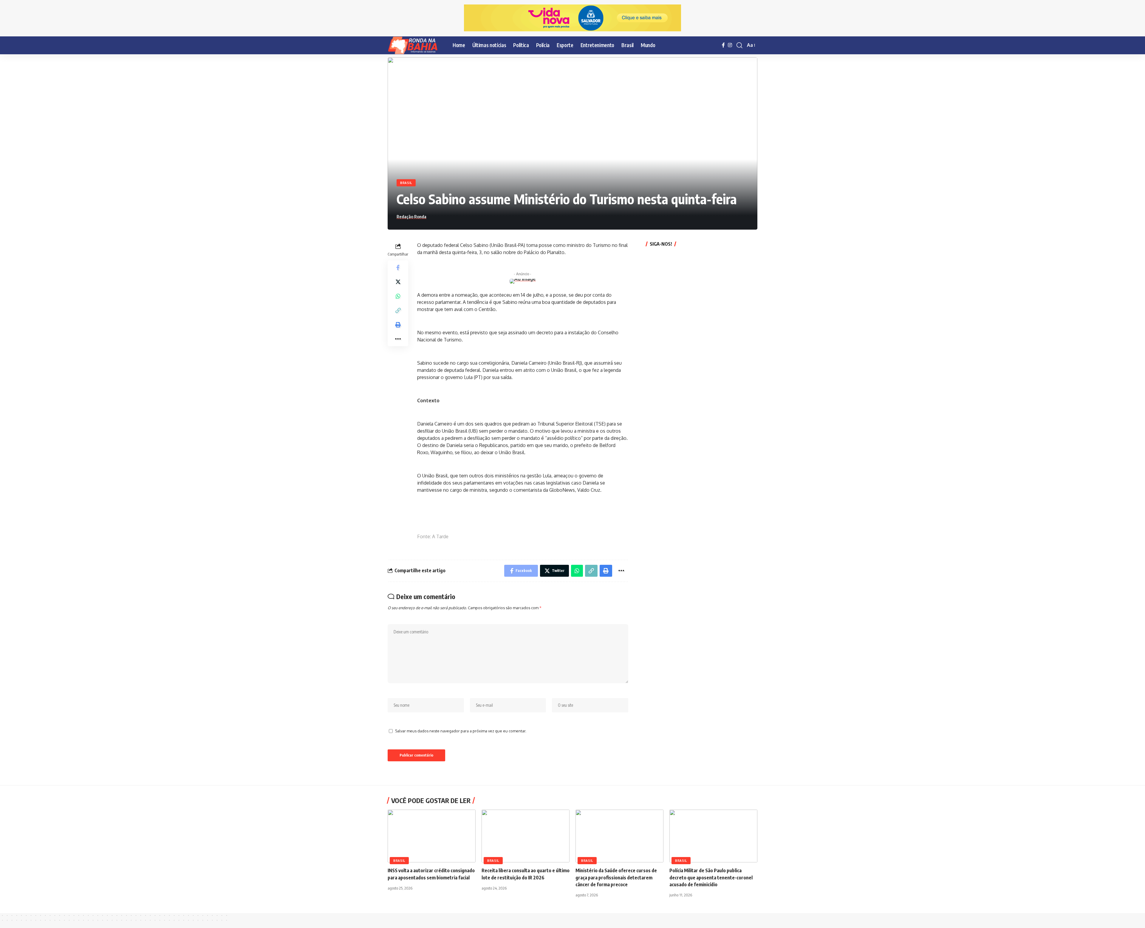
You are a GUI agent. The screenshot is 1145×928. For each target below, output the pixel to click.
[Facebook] (723, 45)
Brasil (406, 183)
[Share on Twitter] (398, 281)
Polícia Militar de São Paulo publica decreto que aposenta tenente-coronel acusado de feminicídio (711, 877)
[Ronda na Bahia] (415, 45)
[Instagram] (730, 45)
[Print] (398, 324)
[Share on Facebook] (398, 267)
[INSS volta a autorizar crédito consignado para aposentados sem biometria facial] (432, 836)
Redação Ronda (411, 216)
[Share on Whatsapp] (398, 296)
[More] (398, 339)
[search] (739, 45)
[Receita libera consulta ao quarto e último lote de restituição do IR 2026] (526, 836)
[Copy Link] (398, 310)
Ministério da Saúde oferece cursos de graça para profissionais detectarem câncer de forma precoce (616, 877)
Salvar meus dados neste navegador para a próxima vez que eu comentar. (460, 731)
